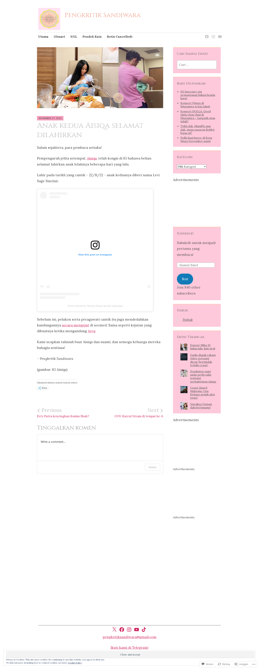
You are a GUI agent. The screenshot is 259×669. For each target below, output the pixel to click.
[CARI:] (197, 64)
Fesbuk (182, 310)
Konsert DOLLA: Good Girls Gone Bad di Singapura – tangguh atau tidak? (197, 116)
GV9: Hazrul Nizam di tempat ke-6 (139, 412)
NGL (73, 37)
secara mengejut (75, 325)
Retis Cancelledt (119, 37)
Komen (152, 467)
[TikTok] (144, 629)
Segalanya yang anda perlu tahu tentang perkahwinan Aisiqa (203, 376)
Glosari (59, 37)
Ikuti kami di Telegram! (129, 647)
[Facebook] (206, 34)
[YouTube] (219, 34)
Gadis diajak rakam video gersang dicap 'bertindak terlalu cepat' (203, 360)
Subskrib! (185, 233)
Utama (43, 37)
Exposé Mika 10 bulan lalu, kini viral (202, 346)
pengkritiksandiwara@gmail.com (129, 637)
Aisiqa (92, 158)
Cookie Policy (75, 662)
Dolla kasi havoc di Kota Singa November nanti (196, 139)
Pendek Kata (92, 37)
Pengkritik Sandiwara (102, 15)
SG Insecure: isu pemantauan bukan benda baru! (197, 95)
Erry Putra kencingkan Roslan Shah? (63, 412)
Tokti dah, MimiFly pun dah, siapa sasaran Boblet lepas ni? (197, 129)
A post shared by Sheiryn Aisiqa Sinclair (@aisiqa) (95, 305)
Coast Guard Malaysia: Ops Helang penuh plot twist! (202, 393)
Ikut (185, 279)
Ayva (91, 331)
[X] (114, 629)
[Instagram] (212, 34)
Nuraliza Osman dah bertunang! (201, 405)
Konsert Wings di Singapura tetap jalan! (195, 104)
